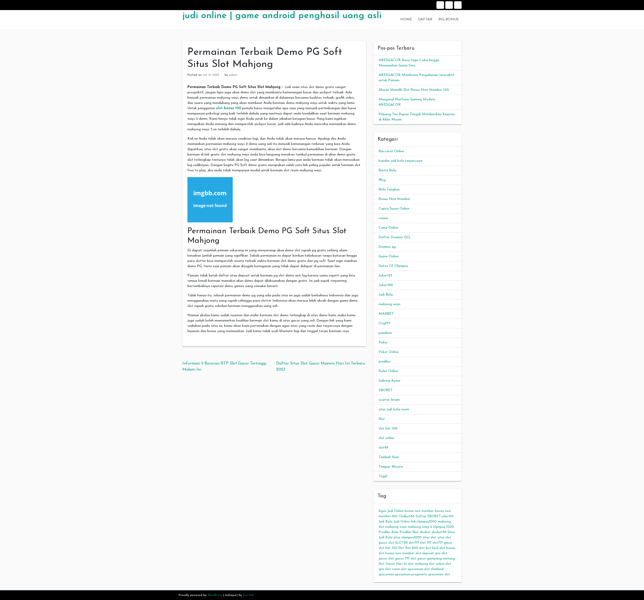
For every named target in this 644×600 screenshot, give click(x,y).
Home (440, 5)
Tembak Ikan (389, 457)
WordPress (215, 595)
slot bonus (447, 548)
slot (391, 542)
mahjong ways (389, 304)
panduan (385, 333)
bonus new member (419, 511)
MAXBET (386, 314)
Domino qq (387, 247)
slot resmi (392, 569)
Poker (383, 342)
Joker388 (386, 285)
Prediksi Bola (388, 532)
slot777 (414, 542)
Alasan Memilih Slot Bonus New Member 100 (414, 90)
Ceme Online (388, 228)
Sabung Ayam (389, 381)
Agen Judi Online (391, 511)
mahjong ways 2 (420, 527)
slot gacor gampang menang (433, 558)
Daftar (449, 5)
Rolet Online (388, 371)
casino (383, 218)
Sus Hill (248, 595)
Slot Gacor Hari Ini (393, 564)
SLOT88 (401, 542)
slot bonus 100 (228, 108)
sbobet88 (439, 532)
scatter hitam (389, 400)
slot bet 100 (388, 428)
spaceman (386, 574)
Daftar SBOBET (428, 516)
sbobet (425, 532)
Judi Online (401, 521)
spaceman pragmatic (411, 574)
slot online (386, 438)
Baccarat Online (391, 151)
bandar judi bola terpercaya (400, 161)
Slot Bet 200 (408, 548)
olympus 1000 (443, 527)
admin (233, 74)
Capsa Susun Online (394, 209)
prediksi (384, 362)
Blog (382, 180)
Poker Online (388, 352)
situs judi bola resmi (394, 409)
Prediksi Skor (409, 532)
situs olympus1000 (407, 537)
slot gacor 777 (399, 558)
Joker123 (385, 275)
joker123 (448, 516)
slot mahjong (418, 564)
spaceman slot (439, 574)
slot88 (383, 448)
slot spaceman (412, 569)
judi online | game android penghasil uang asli (281, 15)
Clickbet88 (406, 516)
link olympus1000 (424, 521)
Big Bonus (458, 5)
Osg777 (384, 323)
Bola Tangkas (389, 189)
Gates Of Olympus (393, 266)
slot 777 (425, 542)
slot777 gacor (442, 542)
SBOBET (386, 390)
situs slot (429, 537)
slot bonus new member (397, 553)
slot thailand (434, 569)
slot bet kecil (428, 548)
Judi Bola (386, 295)
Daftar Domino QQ (394, 237)
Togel (383, 476)
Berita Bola (387, 170)
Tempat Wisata (391, 467)
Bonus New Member (394, 199)
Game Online (388, 256)
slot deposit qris (428, 553)
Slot (382, 419)
